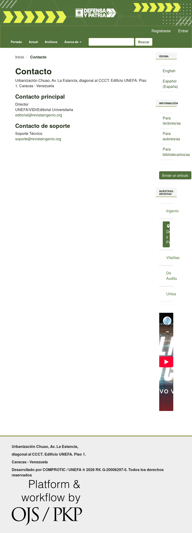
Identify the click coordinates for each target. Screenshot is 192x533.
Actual (33, 42)
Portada (16, 42)
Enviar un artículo (175, 175)
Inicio (19, 57)
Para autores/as (171, 136)
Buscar (143, 42)
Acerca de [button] (71, 42)
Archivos (51, 42)
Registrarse (161, 30)
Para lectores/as (172, 120)
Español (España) (170, 83)
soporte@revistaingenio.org (38, 138)
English (169, 70)
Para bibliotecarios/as (176, 151)
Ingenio (168, 210)
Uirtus (168, 293)
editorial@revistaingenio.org (38, 115)
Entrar (183, 30)
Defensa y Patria (168, 237)
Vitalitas (168, 257)
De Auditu (168, 275)
